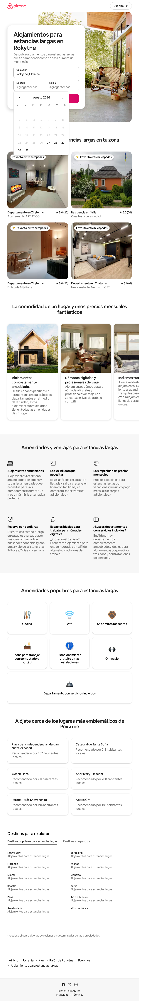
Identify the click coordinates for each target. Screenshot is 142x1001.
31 (27, 150)
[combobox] (46, 74)
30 (19, 150)
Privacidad (62, 994)
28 (55, 142)
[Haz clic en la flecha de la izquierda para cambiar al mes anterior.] (20, 97)
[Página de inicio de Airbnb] (16, 6)
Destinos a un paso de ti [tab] (77, 841)
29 (62, 142)
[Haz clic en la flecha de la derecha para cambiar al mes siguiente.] (62, 97)
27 (48, 142)
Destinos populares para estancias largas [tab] (32, 841)
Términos (77, 994)
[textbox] (29, 87)
